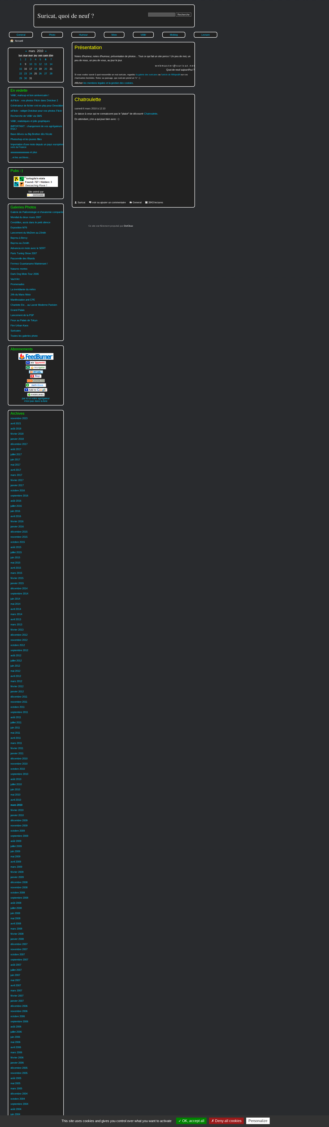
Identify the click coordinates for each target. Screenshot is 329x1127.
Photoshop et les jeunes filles (26, 139)
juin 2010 (15, 789)
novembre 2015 (19, 536)
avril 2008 (16, 923)
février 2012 (17, 686)
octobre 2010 (18, 768)
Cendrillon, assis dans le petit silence (30, 222)
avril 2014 (16, 609)
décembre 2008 (19, 882)
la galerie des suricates (147, 75)
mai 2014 (15, 604)
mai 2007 (15, 980)
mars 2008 (16, 928)
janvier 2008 (17, 939)
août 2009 (16, 841)
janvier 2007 (17, 1000)
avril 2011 (16, 738)
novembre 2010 (19, 763)
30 (25, 78)
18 (35, 68)
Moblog (174, 34)
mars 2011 (16, 743)
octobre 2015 (18, 542)
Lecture (205, 34)
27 (45, 73)
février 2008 (17, 933)
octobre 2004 (18, 1098)
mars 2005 (16, 1088)
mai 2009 (15, 856)
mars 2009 (16, 866)
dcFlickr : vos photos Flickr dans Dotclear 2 (34, 100)
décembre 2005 (19, 1067)
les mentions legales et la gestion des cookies (108, 83)
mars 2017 (16, 475)
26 (40, 73)
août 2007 (16, 964)
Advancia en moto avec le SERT (28, 248)
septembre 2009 (19, 835)
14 (51, 64)
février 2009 (17, 872)
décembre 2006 (19, 1006)
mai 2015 (15, 562)
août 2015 (16, 547)
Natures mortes (19, 268)
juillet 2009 (16, 846)
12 (40, 64)
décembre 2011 (19, 696)
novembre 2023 (19, 418)
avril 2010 (16, 799)
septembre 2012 (19, 650)
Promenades (17, 284)
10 (30, 64)
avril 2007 (16, 985)
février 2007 (17, 995)
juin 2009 (15, 851)
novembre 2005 (19, 1073)
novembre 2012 (19, 640)
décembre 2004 (19, 1093)
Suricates (16, 330)
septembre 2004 (19, 1104)
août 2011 (16, 717)
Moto (114, 34)
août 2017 (16, 449)
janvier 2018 (17, 439)
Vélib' (143, 34)
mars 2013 (16, 624)
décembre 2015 (19, 531)
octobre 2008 (18, 892)
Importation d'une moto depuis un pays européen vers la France (37, 145)
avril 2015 (16, 567)
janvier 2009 (17, 877)
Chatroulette (88, 99)
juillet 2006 (16, 1031)
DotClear (128, 226)
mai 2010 (15, 794)
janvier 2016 (17, 526)
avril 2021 (16, 423)
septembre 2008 (19, 897)
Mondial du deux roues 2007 (26, 217)
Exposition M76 (19, 227)
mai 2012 (15, 671)
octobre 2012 (18, 645)
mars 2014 (16, 614)
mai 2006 (15, 1042)
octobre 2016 (18, 490)
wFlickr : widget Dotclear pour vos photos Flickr (36, 110)
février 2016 (17, 521)
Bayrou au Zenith (20, 243)
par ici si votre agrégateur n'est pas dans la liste (36, 399)
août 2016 (16, 500)
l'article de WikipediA (170, 75)
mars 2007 (16, 990)
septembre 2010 (19, 774)
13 (45, 64)
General (137, 202)
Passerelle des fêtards (23, 258)
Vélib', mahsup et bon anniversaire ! (30, 95)
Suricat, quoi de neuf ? (65, 15)
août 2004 (16, 1109)
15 (20, 68)
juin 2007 (15, 975)
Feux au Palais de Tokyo (24, 320)
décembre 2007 (19, 944)
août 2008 (16, 903)
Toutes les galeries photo (24, 335)
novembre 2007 (19, 949)
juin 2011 (15, 727)
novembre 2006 (19, 1011)
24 (30, 73)
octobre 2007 (18, 954)
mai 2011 (15, 732)
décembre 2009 (19, 820)
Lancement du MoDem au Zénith (28, 232)
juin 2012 (15, 665)
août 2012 (16, 655)
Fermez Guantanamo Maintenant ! (29, 263)
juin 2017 (15, 459)
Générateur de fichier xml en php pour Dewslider (37, 105)
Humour (83, 34)
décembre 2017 (19, 444)
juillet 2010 (16, 784)
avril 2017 (16, 469)
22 (20, 73)
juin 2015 (15, 557)
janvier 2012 (17, 691)
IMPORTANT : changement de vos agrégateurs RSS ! (36, 127)
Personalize (257, 1121)
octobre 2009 (18, 830)
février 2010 (17, 810)
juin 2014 (15, 598)
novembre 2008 (19, 887)
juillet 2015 (16, 552)
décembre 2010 (19, 758)
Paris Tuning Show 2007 (24, 253)
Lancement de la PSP (22, 315)
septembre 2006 (19, 1021)
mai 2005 (15, 1083)
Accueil (19, 40)
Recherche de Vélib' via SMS (26, 116)
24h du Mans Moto (21, 294)
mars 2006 (16, 1052)
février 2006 (17, 1057)
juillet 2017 (16, 454)
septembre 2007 (19, 959)
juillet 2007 (16, 970)
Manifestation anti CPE (23, 299)
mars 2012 (16, 681)
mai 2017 (15, 464)
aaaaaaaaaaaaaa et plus (24, 152)
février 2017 (17, 480)
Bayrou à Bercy (19, 237)
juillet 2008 (16, 908)
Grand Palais (18, 310)
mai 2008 (15, 918)
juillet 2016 (16, 506)
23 (25, 73)
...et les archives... (20, 157)
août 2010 (16, 779)
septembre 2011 (19, 712)
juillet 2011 (16, 722)
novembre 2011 (19, 701)
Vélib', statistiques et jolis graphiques (30, 121)
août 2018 (16, 428)
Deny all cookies (227, 1121)
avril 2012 (16, 676)
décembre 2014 (19, 588)
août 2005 (16, 1078)
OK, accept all (192, 1121)
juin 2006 (15, 1037)
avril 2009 (16, 861)
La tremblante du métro (23, 289)
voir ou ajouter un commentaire (109, 202)
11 (35, 64)
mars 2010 (16, 805)
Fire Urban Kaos (19, 325)
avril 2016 (16, 516)
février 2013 (17, 629)
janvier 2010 (17, 815)
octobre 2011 (18, 707)
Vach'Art (15, 279)
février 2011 (17, 748)
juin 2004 (15, 1114)
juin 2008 (15, 913)
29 (20, 78)
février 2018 (17, 433)
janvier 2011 (17, 753)
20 (45, 68)
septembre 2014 (19, 593)
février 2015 (17, 578)
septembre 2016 (19, 495)
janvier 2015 (17, 583)
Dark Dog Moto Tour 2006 (25, 274)
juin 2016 (15, 511)
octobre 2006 (18, 1016)
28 (51, 73)
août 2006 (16, 1026)
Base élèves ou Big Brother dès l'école (31, 134)
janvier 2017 (17, 485)
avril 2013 (16, 619)
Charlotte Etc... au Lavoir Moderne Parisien (34, 304)
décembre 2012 (19, 634)
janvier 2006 (17, 1062)
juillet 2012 (16, 660)
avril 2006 (16, 1047)
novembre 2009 (19, 825)
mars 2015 (16, 573)
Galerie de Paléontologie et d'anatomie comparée (37, 212)
